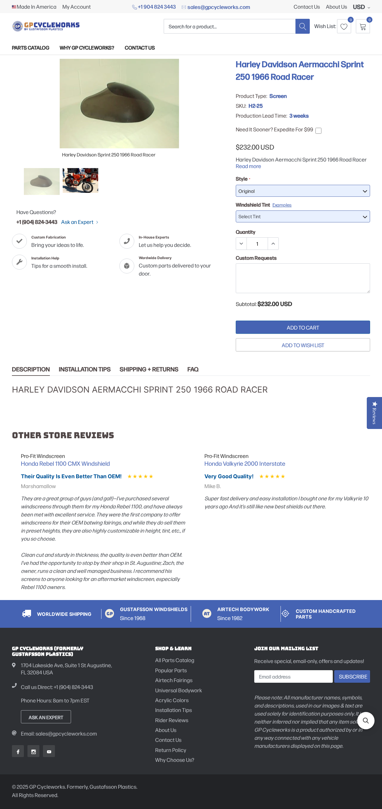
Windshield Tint (264, 204)
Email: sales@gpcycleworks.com (59, 733)
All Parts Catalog (174, 659)
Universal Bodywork (178, 690)
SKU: (241, 105)
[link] (42, 181)
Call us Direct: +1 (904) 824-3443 (57, 686)
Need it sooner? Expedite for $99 (274, 129)
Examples (282, 204)
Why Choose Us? (174, 759)
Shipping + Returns (149, 369)
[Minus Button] (241, 244)
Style (243, 178)
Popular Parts (171, 670)
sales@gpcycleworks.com (218, 6)
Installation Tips (85, 369)
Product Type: (251, 96)
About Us (336, 6)
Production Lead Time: (261, 115)
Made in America (36, 6)
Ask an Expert (77, 222)
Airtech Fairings (173, 679)
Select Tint (249, 216)
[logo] (46, 26)
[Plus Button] (273, 244)
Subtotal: (246, 304)
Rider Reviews (171, 719)
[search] (302, 26)
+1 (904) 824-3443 (36, 221)
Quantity (245, 231)
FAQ (192, 369)
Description (31, 369)
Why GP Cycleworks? (87, 47)
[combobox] (229, 26)
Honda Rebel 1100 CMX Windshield (65, 463)
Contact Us (307, 6)
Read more (248, 165)
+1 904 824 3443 (156, 6)
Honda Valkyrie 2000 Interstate (244, 463)
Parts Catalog (30, 47)
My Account (76, 6)
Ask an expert (46, 717)
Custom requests (256, 257)
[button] (366, 720)
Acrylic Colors (172, 699)
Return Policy (170, 749)
